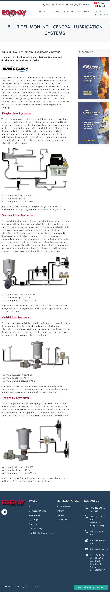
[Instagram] (4, 512)
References (100, 11)
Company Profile (58, 11)
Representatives (81, 11)
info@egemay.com (99, 549)
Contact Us (102, 14)
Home (42, 11)
